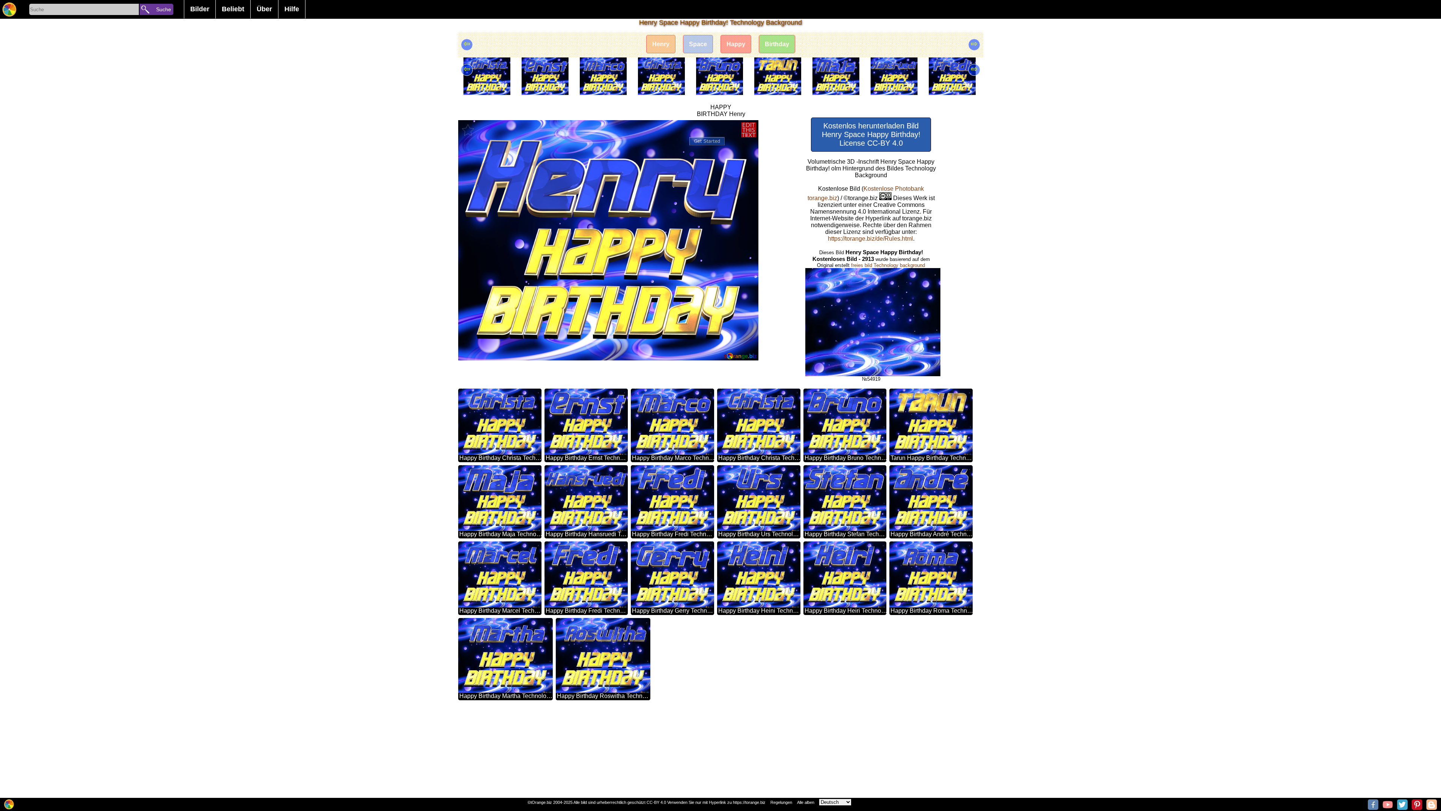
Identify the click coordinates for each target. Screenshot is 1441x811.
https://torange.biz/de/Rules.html (870, 238)
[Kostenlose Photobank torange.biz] (9, 9)
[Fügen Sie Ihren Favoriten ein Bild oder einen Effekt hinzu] (467, 129)
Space (698, 44)
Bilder (199, 9)
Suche (163, 9)
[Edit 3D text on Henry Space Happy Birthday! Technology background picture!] (748, 129)
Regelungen (781, 802)
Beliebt (233, 9)
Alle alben (805, 802)
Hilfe (291, 9)
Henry (660, 44)
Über (264, 9)
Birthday (777, 44)
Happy (736, 44)
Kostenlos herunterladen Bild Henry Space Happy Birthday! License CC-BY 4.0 (871, 134)
